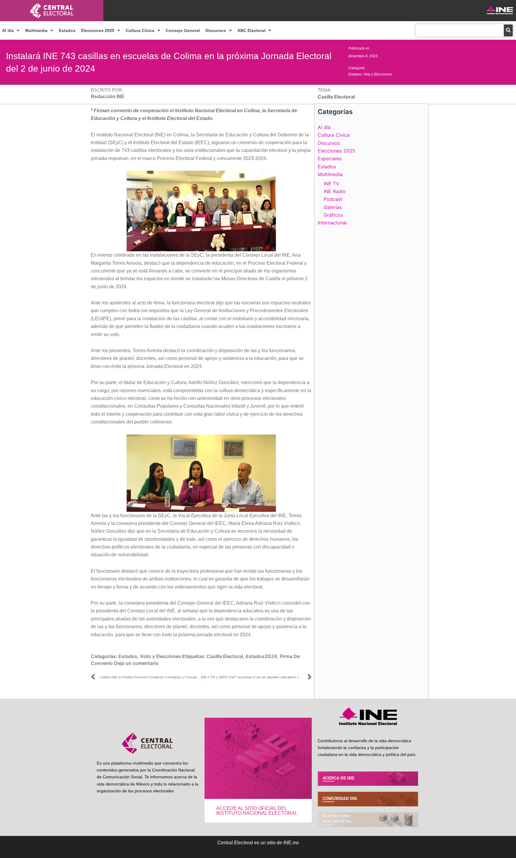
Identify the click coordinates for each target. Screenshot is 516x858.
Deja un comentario (136, 663)
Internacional (332, 223)
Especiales (330, 158)
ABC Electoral (251, 30)
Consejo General (183, 30)
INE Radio (335, 191)
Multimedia (36, 30)
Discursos (215, 30)
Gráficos (333, 215)
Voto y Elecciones (377, 74)
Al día (8, 30)
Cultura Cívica (140, 30)
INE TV (331, 184)
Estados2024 (261, 656)
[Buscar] (508, 30)
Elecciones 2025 (97, 30)
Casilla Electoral (225, 656)
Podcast (333, 199)
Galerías (333, 207)
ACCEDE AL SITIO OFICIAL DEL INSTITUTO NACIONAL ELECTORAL (256, 811)
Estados (67, 30)
